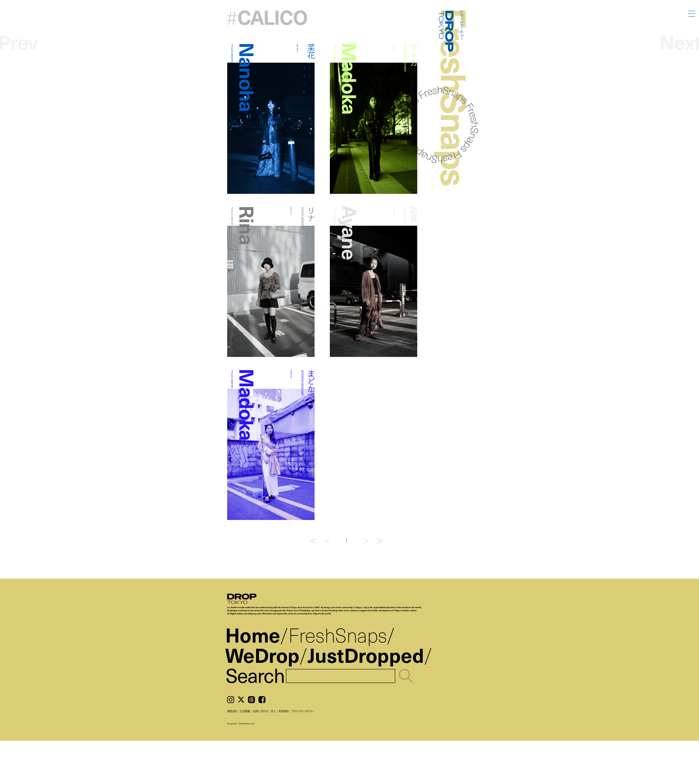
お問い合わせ (260, 711)
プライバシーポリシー (303, 711)
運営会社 (232, 711)
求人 (273, 711)
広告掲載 (245, 711)
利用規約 (284, 711)
